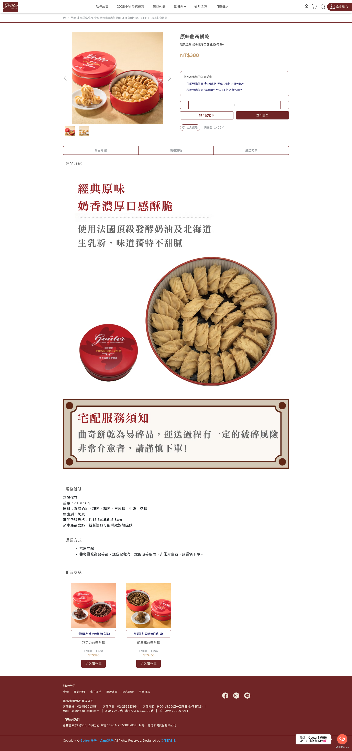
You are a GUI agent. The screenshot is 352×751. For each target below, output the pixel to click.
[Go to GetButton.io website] (342, 747)
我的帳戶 (95, 692)
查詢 (66, 692)
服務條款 (144, 692)
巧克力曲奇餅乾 (93, 642)
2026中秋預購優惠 (130, 6)
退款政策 (112, 692)
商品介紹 (101, 150)
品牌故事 (102, 6)
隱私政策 (128, 692)
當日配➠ (180, 6)
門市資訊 (222, 6)
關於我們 (79, 692)
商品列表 (159, 6)
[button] (169, 78)
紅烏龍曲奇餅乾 (148, 642)
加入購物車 (206, 115)
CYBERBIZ (168, 740)
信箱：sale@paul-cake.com (81, 710)
